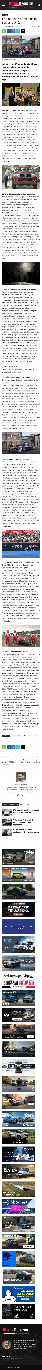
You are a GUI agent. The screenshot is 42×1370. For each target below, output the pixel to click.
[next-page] (6, 839)
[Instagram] (19, 795)
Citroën (13, 735)
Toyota (35, 735)
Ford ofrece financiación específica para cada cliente (30, 761)
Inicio (3, 12)
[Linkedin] (9, 31)
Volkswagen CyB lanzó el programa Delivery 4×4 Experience (23, 822)
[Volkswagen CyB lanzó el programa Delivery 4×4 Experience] (7, 822)
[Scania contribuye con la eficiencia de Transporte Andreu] (7, 832)
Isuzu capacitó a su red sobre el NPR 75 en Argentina (10, 762)
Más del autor (24, 805)
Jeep (29, 735)
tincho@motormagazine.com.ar (12, 1358)
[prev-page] (3, 839)
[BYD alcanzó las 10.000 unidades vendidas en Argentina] (7, 812)
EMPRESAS (10, 12)
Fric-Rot (24, 735)
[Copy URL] (23, 31)
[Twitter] (18, 31)
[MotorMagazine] (21, 5)
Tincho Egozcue (8, 26)
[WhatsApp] (4, 31)
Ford (18, 735)
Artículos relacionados (10, 805)
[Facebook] (13, 31)
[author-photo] (21, 782)
